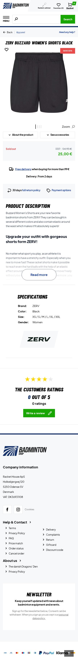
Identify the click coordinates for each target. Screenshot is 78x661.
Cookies (29, 509)
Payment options (61, 190)
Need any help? (67, 32)
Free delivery (23, 169)
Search (67, 19)
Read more (39, 275)
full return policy (31, 190)
